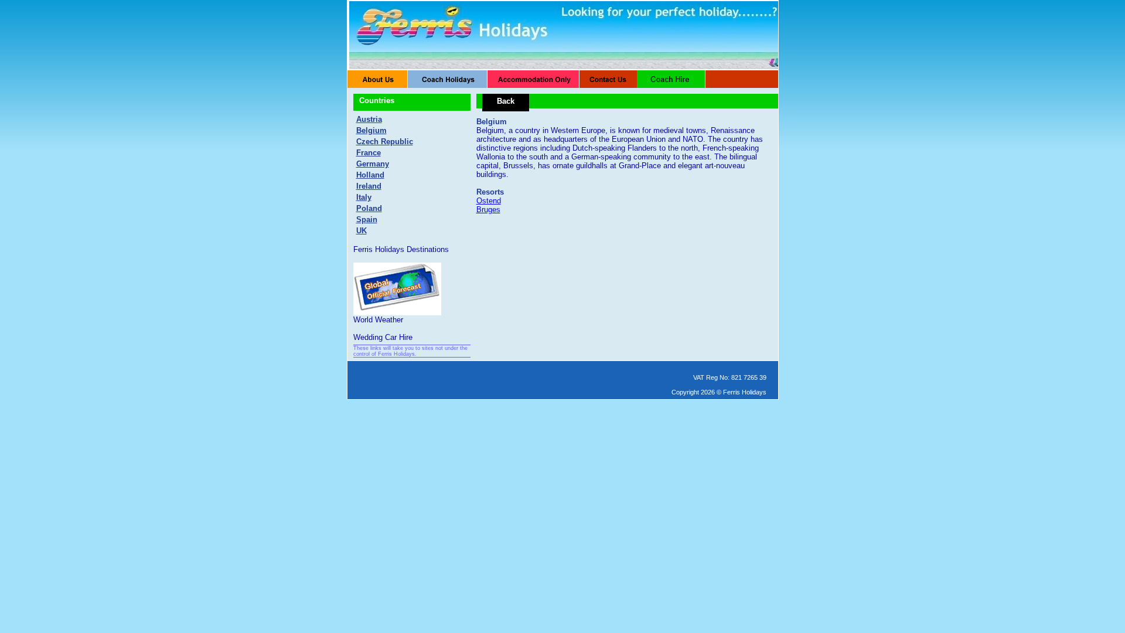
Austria (369, 119)
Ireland (368, 186)
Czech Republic (384, 141)
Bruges (488, 209)
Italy (363, 197)
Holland (370, 175)
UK (361, 230)
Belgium (371, 130)
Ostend (488, 200)
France (368, 152)
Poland (369, 208)
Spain (366, 219)
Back (505, 101)
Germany (372, 163)
